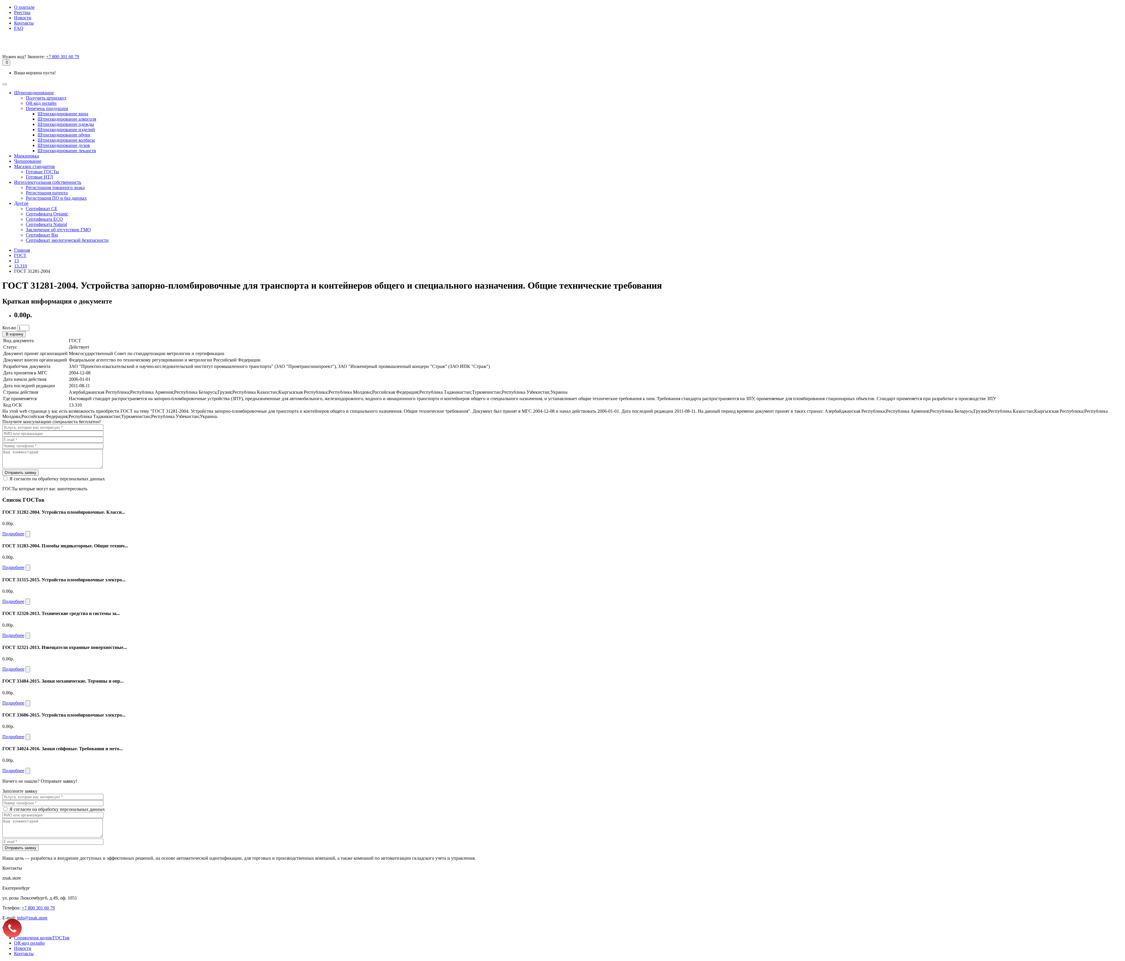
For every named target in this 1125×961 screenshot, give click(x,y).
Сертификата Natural (46, 224)
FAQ (18, 28)
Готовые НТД (39, 176)
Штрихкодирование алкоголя (67, 119)
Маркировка (26, 155)
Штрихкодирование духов (64, 145)
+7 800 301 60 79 (62, 56)
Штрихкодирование (34, 92)
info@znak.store (32, 917)
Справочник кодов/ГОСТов (41, 937)
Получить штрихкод (46, 97)
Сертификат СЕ (41, 208)
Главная (22, 250)
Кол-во (9, 327)
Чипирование (27, 161)
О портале (24, 7)
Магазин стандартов (34, 166)
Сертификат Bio (42, 234)
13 (16, 260)
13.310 (20, 265)
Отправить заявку (20, 472)
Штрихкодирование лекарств (67, 150)
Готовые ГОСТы (42, 171)
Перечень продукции (47, 108)
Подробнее (13, 533)
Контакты (24, 22)
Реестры (22, 12)
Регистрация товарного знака (55, 187)
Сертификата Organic (47, 213)
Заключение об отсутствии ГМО (58, 229)
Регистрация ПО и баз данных (56, 198)
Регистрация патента (47, 192)
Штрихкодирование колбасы (66, 140)
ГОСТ (20, 255)
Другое (21, 203)
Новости (22, 17)
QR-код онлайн (41, 103)
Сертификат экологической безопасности (67, 240)
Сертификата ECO (44, 219)
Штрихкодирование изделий (66, 129)
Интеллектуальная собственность (47, 182)
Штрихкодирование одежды (66, 124)
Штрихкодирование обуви (64, 134)
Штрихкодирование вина (63, 113)
